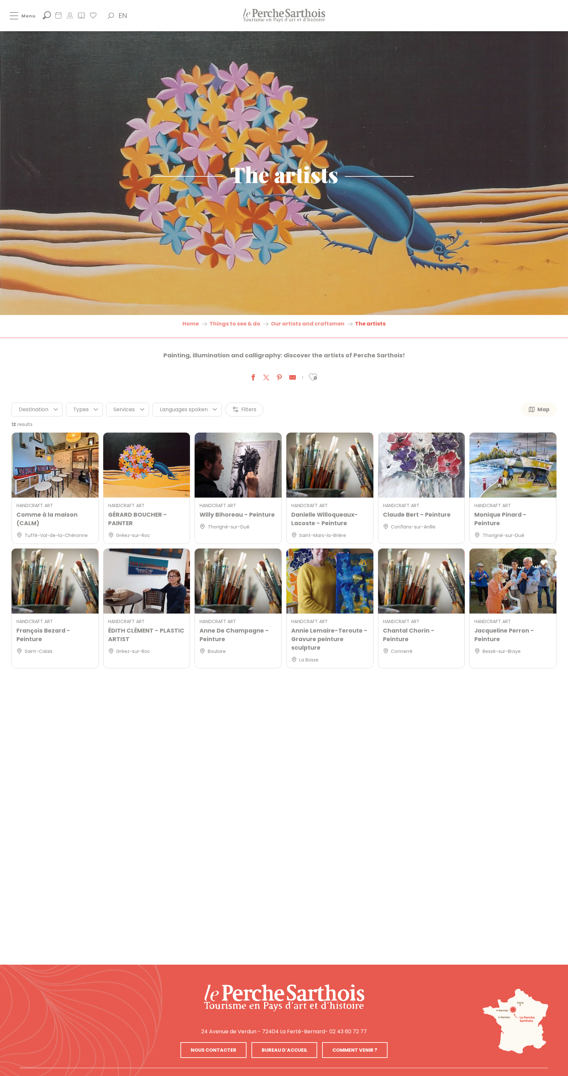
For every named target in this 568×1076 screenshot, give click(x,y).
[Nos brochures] (81, 17)
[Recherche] (47, 17)
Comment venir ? (354, 1050)
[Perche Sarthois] (284, 997)
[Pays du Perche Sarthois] (284, 15)
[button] (110, 15)
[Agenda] (58, 17)
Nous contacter (213, 1050)
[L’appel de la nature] (70, 17)
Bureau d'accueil (284, 1050)
